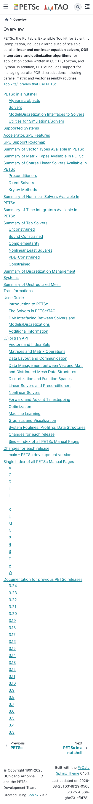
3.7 (11, 704)
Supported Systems (21, 128)
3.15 (12, 648)
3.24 (13, 585)
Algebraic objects (24, 100)
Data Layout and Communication (38, 358)
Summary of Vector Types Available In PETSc (43, 149)
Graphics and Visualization (32, 420)
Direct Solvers (21, 182)
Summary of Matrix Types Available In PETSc (43, 156)
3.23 (13, 592)
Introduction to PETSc (28, 304)
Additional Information (28, 331)
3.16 (12, 641)
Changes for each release (32, 434)
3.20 (13, 613)
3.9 (11, 690)
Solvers (15, 107)
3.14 (12, 655)
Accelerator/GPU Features (26, 135)
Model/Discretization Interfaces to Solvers (46, 114)
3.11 (12, 676)
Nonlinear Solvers (24, 392)
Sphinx (32, 795)
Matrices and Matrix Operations (37, 351)
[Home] (6, 19)
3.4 (11, 725)
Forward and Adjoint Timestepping (39, 399)
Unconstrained (22, 229)
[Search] (78, 7)
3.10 (12, 683)
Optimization (20, 406)
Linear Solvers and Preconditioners (40, 385)
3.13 (12, 662)
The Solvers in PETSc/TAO (32, 311)
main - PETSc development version (40, 454)
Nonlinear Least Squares (30, 250)
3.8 (11, 697)
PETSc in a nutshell (20, 94)
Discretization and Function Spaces (40, 378)
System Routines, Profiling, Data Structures (47, 427)
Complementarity (24, 243)
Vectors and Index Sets (29, 344)
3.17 (12, 634)
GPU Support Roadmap (24, 142)
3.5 (11, 718)
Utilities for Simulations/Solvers (36, 121)
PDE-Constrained (24, 257)
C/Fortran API (15, 338)
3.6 (11, 711)
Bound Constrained (26, 236)
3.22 (13, 599)
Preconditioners (23, 175)
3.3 (11, 732)
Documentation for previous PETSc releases (42, 579)
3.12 (12, 669)
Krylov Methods (23, 189)
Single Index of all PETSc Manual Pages (44, 441)
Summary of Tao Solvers (25, 223)
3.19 (12, 620)
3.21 (12, 606)
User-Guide (13, 297)
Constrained (19, 264)
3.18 (12, 627)
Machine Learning (24, 413)
